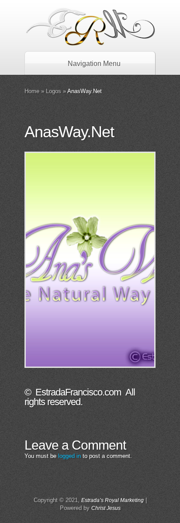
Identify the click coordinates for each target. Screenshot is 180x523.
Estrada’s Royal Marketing (112, 500)
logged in (69, 456)
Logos (53, 91)
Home (31, 91)
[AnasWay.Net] (90, 260)
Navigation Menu (94, 63)
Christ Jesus (106, 508)
